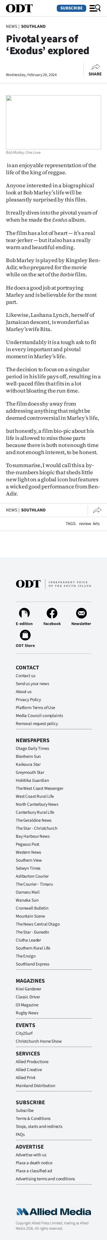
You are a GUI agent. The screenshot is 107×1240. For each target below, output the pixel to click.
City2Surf (24, 1033)
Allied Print (25, 1078)
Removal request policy (37, 724)
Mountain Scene (30, 916)
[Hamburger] (95, 8)
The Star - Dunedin (32, 932)
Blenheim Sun (28, 756)
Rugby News (27, 1013)
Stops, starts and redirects (39, 1126)
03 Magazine (27, 1005)
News (11, 26)
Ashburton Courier (32, 876)
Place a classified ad (34, 1171)
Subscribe (71, 8)
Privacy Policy (28, 700)
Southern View (29, 860)
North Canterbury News (37, 804)
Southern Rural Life (33, 948)
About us (24, 692)
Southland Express (32, 964)
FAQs (20, 1134)
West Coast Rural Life (35, 796)
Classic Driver (28, 997)
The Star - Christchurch (36, 828)
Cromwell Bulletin (32, 908)
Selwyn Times (28, 868)
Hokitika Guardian (32, 780)
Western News (28, 852)
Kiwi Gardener (28, 989)
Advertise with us (31, 1155)
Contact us (25, 676)
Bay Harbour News (33, 836)
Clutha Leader (28, 940)
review (85, 524)
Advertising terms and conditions (45, 1179)
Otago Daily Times (32, 748)
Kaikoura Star (28, 764)
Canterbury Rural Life (35, 812)
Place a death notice (34, 1163)
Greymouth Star (30, 772)
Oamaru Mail (27, 892)
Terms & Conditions (33, 1118)
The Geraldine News (33, 820)
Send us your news (32, 684)
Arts (96, 524)
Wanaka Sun (27, 900)
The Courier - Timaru (34, 884)
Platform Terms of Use (35, 708)
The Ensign (26, 956)
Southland (33, 26)
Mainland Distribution (35, 1086)
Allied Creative (29, 1070)
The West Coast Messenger (39, 788)
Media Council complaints (39, 716)
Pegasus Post (27, 844)
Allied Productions (32, 1062)
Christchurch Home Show (39, 1041)
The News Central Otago (38, 924)
